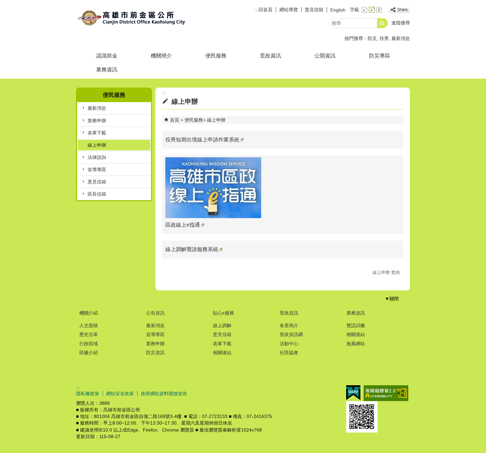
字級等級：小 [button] (364, 10)
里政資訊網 (291, 334)
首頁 (174, 120)
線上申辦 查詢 (386, 272)
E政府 (353, 392)
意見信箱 (314, 9)
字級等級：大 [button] (379, 10)
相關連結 (222, 352)
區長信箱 (97, 194)
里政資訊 (270, 55)
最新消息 (400, 38)
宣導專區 (97, 169)
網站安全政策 (120, 393)
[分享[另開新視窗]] (399, 10)
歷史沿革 (88, 334)
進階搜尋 (400, 22)
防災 (372, 38)
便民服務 (215, 55)
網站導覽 (288, 9)
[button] (382, 23)
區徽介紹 (88, 352)
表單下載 (97, 132)
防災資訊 (155, 352)
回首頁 (265, 9)
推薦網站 (355, 343)
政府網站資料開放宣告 (164, 393)
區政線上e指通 (182, 225)
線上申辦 (97, 145)
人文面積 (88, 325)
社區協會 (289, 352)
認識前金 (106, 55)
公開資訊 (325, 55)
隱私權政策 (87, 393)
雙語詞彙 (355, 325)
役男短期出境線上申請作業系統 (202, 139)
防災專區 (379, 55)
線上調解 (222, 325)
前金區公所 (132, 18)
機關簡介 (161, 55)
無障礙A (386, 393)
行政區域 (88, 343)
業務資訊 (106, 69)
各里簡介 (289, 325)
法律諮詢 (97, 157)
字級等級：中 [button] (372, 10)
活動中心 (289, 343)
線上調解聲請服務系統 (191, 249)
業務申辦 (97, 120)
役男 (384, 38)
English (337, 10)
